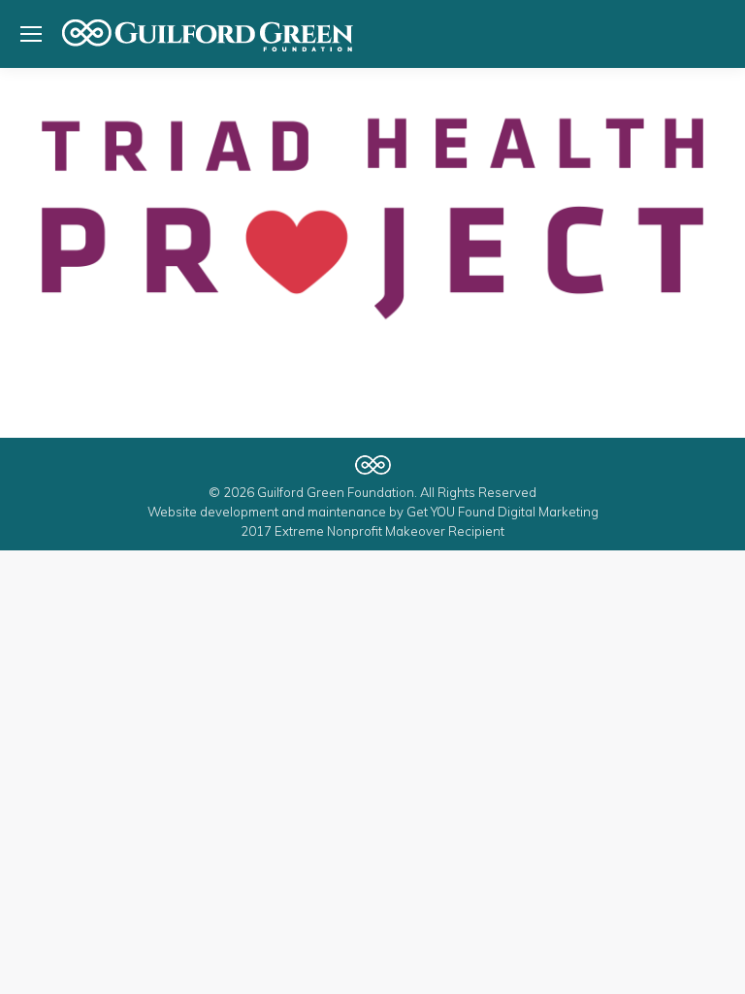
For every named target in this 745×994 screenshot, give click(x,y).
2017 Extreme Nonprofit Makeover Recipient (372, 531)
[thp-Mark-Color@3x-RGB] (372, 219)
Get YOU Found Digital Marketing (502, 511)
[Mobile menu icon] (31, 34)
